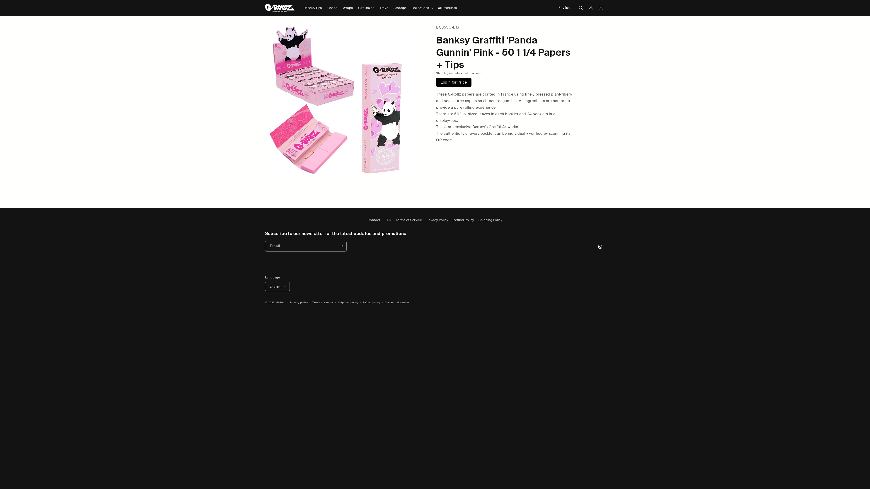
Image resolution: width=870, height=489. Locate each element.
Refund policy (371, 302)
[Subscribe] (341, 246)
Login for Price (454, 82)
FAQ (388, 220)
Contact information (397, 302)
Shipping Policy (490, 220)
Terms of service (323, 302)
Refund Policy (463, 220)
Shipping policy (348, 302)
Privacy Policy (437, 220)
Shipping (442, 73)
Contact (374, 220)
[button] (422, 8)
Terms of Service (409, 220)
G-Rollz (281, 302)
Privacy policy (299, 302)
